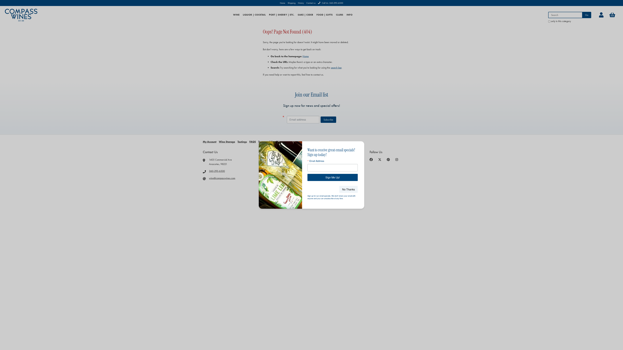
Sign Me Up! (332, 177)
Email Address (316, 161)
